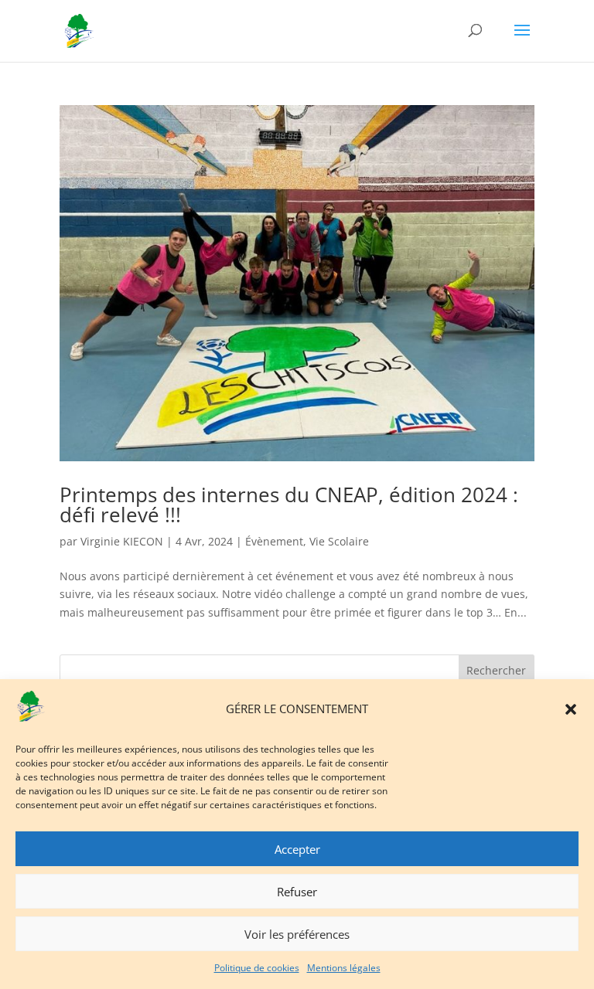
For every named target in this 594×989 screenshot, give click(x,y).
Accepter (297, 849)
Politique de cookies (256, 967)
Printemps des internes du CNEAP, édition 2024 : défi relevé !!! (289, 504)
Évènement (274, 541)
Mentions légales (344, 967)
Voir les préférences (297, 934)
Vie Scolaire (339, 541)
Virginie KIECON (121, 541)
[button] (571, 709)
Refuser (297, 891)
